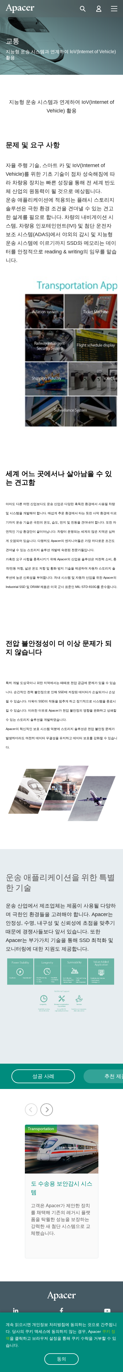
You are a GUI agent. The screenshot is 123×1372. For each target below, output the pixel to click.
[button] (46, 1109)
